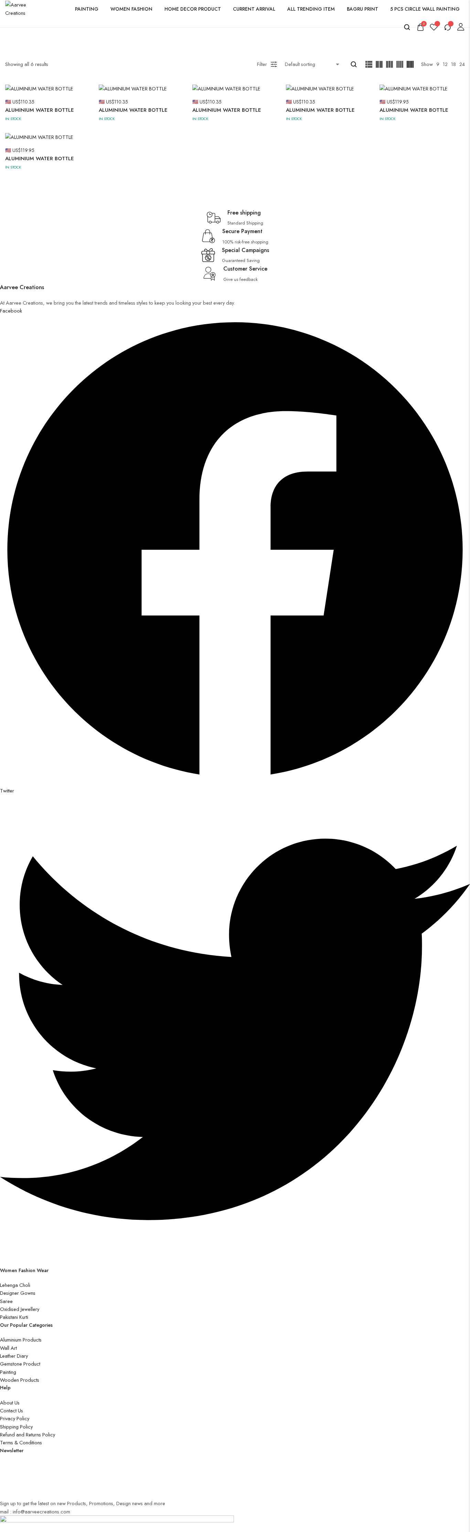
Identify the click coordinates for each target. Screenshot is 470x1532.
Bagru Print (362, 9)
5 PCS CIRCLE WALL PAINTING (425, 9)
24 (462, 64)
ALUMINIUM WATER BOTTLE (39, 110)
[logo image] (21, 8)
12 (445, 64)
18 (453, 64)
